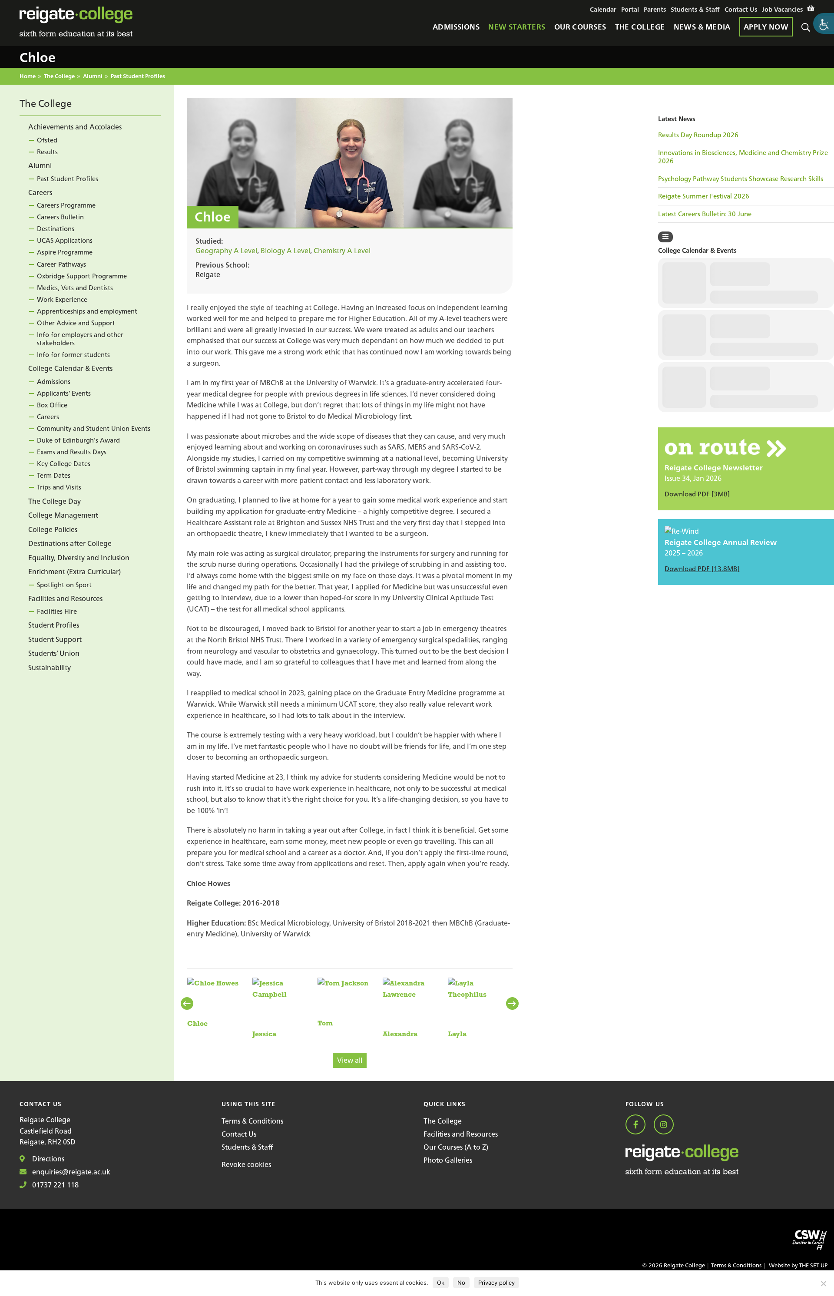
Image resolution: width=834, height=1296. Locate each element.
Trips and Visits (59, 487)
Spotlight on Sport (64, 585)
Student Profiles (53, 625)
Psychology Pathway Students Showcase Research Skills (740, 179)
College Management (63, 515)
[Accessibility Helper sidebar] (823, 23)
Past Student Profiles (138, 76)
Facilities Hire (57, 612)
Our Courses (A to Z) (456, 1147)
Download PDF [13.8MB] (702, 569)
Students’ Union (53, 654)
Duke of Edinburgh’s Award (78, 440)
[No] (823, 1283)
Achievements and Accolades (75, 127)
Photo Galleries (448, 1160)
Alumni (93, 76)
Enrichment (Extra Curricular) (74, 571)
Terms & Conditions (252, 1121)
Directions (47, 1159)
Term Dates (53, 476)
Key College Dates (63, 464)
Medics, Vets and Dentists (75, 288)
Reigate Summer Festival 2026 (703, 196)
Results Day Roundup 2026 (698, 135)
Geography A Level (226, 251)
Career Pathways (61, 264)
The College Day (54, 501)
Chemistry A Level (342, 251)
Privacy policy (496, 1282)
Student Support (55, 639)
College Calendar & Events (70, 369)
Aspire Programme (65, 252)
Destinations (55, 229)
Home (28, 76)
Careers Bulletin (60, 217)
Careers (40, 192)
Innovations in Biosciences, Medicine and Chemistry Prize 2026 (743, 157)
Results (47, 152)
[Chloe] (212, 1002)
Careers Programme (66, 206)
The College (59, 76)
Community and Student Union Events (93, 429)
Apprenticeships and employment (87, 311)
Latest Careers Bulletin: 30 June (704, 214)
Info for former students (73, 355)
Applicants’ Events (64, 393)
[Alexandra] (415, 1008)
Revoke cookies (246, 1164)
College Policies (52, 529)
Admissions (53, 381)
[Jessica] (284, 1008)
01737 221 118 (54, 1185)
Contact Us (239, 1134)
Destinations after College (70, 543)
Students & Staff (247, 1147)
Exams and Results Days (71, 452)
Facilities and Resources (65, 598)
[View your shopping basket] (810, 8)
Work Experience (62, 299)
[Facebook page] (639, 1125)
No (461, 1282)
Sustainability (49, 667)
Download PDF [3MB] (697, 494)
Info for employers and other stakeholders (80, 339)
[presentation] (188, 1003)
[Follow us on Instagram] (667, 1125)
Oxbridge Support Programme (82, 276)
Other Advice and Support (76, 323)
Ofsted (47, 140)
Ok (440, 1282)
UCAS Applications (65, 241)
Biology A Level (285, 251)
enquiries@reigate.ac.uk (70, 1172)
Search (807, 38)
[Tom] (343, 1002)
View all (349, 1060)
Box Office (52, 405)
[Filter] (665, 236)
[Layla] (480, 1008)
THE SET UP (813, 1265)
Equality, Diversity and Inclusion (78, 558)
